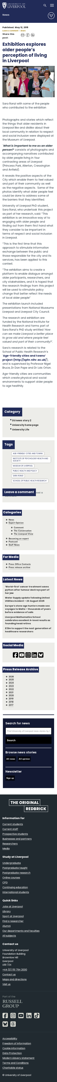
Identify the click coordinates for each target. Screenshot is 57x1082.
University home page (25, 425)
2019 (11, 698)
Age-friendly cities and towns (28, 454)
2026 (11, 676)
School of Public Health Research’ (30, 481)
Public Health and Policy (25, 471)
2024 (11, 682)
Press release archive (19, 567)
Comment (19, 527)
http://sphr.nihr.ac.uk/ (31, 360)
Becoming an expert (19, 538)
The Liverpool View (23, 534)
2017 (11, 705)
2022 (11, 689)
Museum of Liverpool (23, 466)
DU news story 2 (21, 421)
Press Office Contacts (20, 564)
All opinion (24, 759)
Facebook (27, 33)
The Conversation (23, 530)
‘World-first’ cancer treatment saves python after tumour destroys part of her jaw (27, 590)
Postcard (13, 541)
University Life (20, 430)
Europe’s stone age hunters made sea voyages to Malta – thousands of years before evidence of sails (28, 609)
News (5, 15)
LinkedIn (32, 33)
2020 (11, 695)
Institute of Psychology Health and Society (30, 460)
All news (10, 759)
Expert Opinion (16, 522)
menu (51, 15)
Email (22, 33)
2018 (11, 701)
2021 (11, 692)
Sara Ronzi (18, 476)
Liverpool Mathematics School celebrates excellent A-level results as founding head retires (27, 620)
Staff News (14, 544)
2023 (11, 686)
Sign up (10, 778)
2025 (11, 679)
